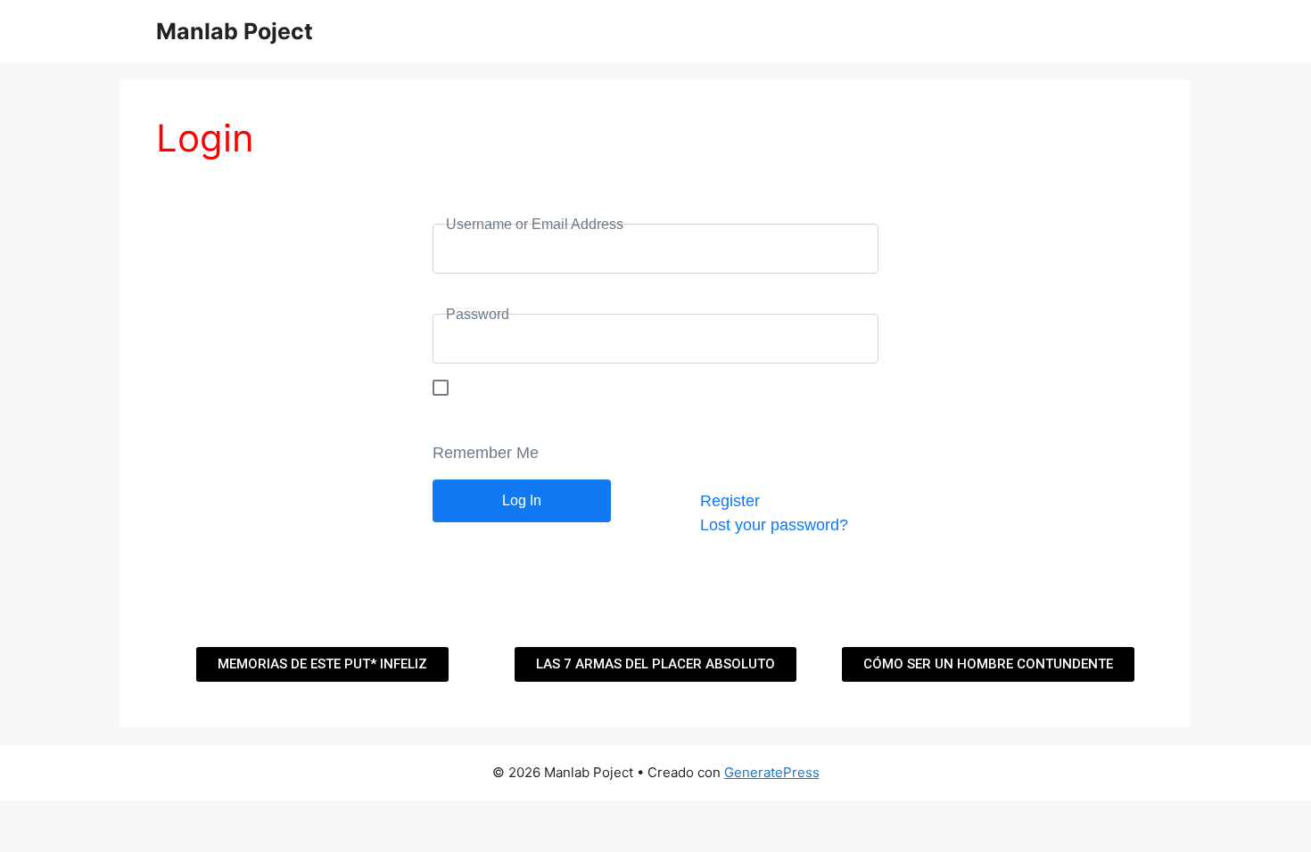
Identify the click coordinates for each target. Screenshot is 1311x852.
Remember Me (486, 453)
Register (730, 501)
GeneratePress (772, 772)
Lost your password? (774, 525)
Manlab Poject (234, 31)
